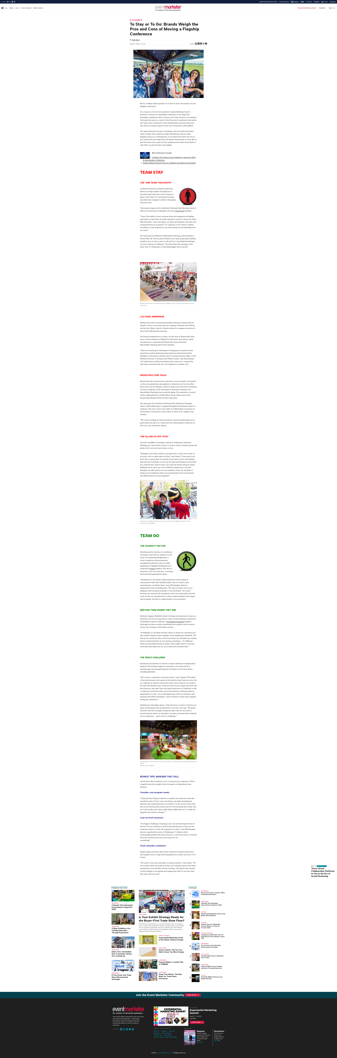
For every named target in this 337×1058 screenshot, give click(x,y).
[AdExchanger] (295, 2)
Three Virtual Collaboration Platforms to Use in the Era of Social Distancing (323, 872)
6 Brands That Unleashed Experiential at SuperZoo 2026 (122, 907)
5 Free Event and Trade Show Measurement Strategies (121, 977)
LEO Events (179, 211)
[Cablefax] (333, 1)
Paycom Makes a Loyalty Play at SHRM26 (171, 963)
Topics (11, 8)
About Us (156, 1031)
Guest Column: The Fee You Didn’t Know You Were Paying (171, 951)
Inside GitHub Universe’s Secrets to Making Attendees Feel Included (169, 163)
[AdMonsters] (324, 2)
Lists (16, 8)
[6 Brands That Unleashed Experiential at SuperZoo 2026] (123, 895)
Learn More (196, 1022)
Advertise (172, 1031)
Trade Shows (115, 926)
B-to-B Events (136, 20)
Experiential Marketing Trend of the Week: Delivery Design (171, 939)
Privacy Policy (158, 1035)
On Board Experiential (175, 621)
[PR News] (302, 1)
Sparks (152, 568)
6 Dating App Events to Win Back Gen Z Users (212, 956)
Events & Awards (26, 8)
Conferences (162, 960)
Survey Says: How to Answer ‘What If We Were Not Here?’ (213, 893)
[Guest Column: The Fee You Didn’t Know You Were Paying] (148, 951)
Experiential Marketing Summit (307, 8)
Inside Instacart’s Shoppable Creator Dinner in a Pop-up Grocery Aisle (210, 925)
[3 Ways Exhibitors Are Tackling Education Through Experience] (123, 919)
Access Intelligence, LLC (164, 1053)
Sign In (331, 8)
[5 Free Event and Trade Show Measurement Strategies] (123, 965)
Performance (115, 973)
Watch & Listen (38, 8)
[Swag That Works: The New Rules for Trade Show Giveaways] (148, 976)
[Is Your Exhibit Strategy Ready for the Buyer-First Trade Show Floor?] (162, 901)
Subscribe (322, 8)
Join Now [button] (192, 995)
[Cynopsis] (309, 1)
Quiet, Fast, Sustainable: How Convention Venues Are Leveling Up (122, 954)
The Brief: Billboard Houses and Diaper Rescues (211, 977)
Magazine (164, 1031)
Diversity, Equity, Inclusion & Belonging (165, 1037)
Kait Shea (136, 40)
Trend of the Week (164, 935)
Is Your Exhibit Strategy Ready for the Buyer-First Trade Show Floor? (161, 918)
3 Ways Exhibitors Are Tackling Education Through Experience (121, 930)
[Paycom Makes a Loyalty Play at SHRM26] (148, 964)
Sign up (216, 1040)
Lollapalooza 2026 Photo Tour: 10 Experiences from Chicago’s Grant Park (212, 936)
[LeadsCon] (316, 1)
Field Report (115, 903)
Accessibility (167, 1035)
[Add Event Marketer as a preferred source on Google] (196, 43)
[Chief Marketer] (284, 1)
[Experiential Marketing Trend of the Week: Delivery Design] (148, 939)
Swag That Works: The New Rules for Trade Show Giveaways (170, 976)
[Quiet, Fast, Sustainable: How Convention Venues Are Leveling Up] (123, 942)
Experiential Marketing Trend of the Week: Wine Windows (213, 914)
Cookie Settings (166, 1033)
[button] (2, 8)
